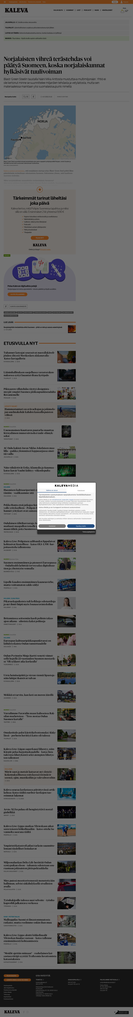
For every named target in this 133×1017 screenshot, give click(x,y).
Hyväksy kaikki (81, 526)
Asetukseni (81, 490)
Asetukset (52, 526)
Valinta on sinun (52, 490)
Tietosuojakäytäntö (88, 532)
